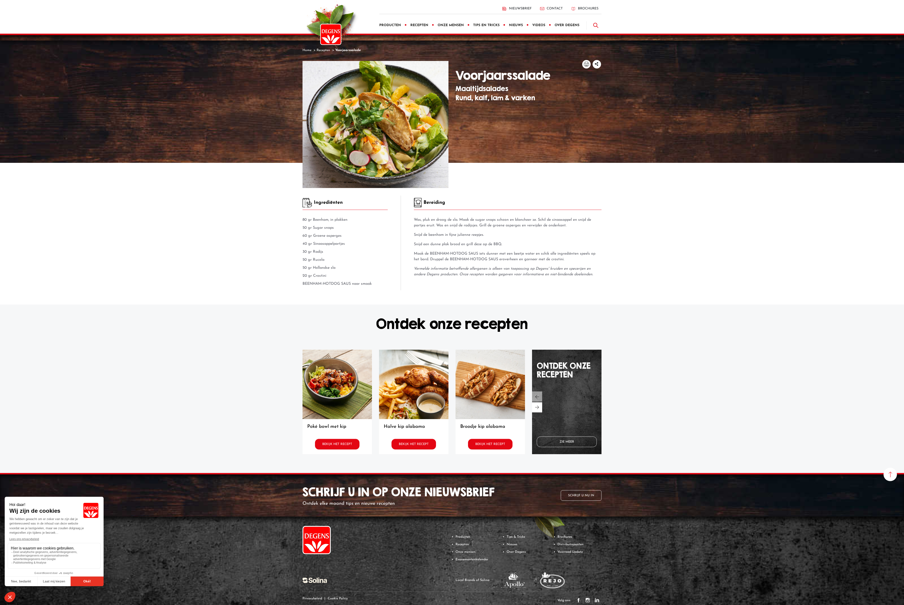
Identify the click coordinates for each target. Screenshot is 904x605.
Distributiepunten (570, 544)
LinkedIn (597, 600)
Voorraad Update (570, 552)
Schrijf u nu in (581, 495)
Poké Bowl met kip (326, 426)
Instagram (588, 600)
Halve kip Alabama (404, 426)
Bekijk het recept (337, 444)
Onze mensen (466, 552)
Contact (555, 8)
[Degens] (331, 34)
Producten (463, 537)
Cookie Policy (338, 598)
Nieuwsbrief (520, 8)
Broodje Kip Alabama (482, 426)
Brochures (588, 8)
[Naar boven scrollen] (890, 474)
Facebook (578, 600)
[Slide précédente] (537, 397)
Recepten (462, 544)
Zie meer (567, 441)
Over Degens (516, 552)
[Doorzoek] (595, 25)
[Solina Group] (315, 580)
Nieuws (512, 544)
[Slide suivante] (537, 407)
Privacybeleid (312, 598)
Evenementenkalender (472, 559)
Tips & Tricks (516, 537)
